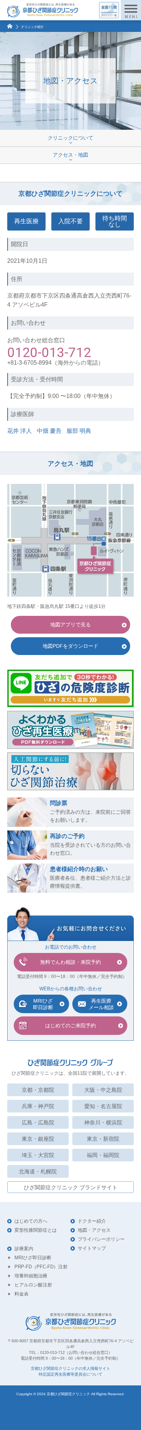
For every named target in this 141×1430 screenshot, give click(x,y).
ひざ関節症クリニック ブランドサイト (71, 1187)
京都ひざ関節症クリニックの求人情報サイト (70, 1369)
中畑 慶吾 (49, 431)
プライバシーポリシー (101, 1239)
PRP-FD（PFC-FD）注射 (41, 1266)
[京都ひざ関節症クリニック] (42, 10)
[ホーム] (9, 25)
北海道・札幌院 (38, 1171)
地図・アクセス (94, 1230)
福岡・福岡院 (103, 1155)
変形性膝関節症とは (35, 1230)
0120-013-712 (49, 352)
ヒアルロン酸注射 (33, 1285)
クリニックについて (70, 138)
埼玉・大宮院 (38, 1155)
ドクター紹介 (92, 1221)
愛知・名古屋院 (103, 1106)
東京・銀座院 (38, 1139)
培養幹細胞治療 (30, 1275)
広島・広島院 (38, 1122)
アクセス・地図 (70, 155)
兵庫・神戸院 (38, 1106)
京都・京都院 (38, 1090)
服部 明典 (79, 431)
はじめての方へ (30, 1221)
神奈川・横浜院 (103, 1122)
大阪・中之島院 (103, 1090)
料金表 (21, 1294)
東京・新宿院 (103, 1139)
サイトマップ (92, 1248)
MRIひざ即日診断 (32, 1257)
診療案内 (23, 1248)
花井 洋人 (19, 431)
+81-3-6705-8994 (29, 363)
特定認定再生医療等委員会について (70, 1374)
